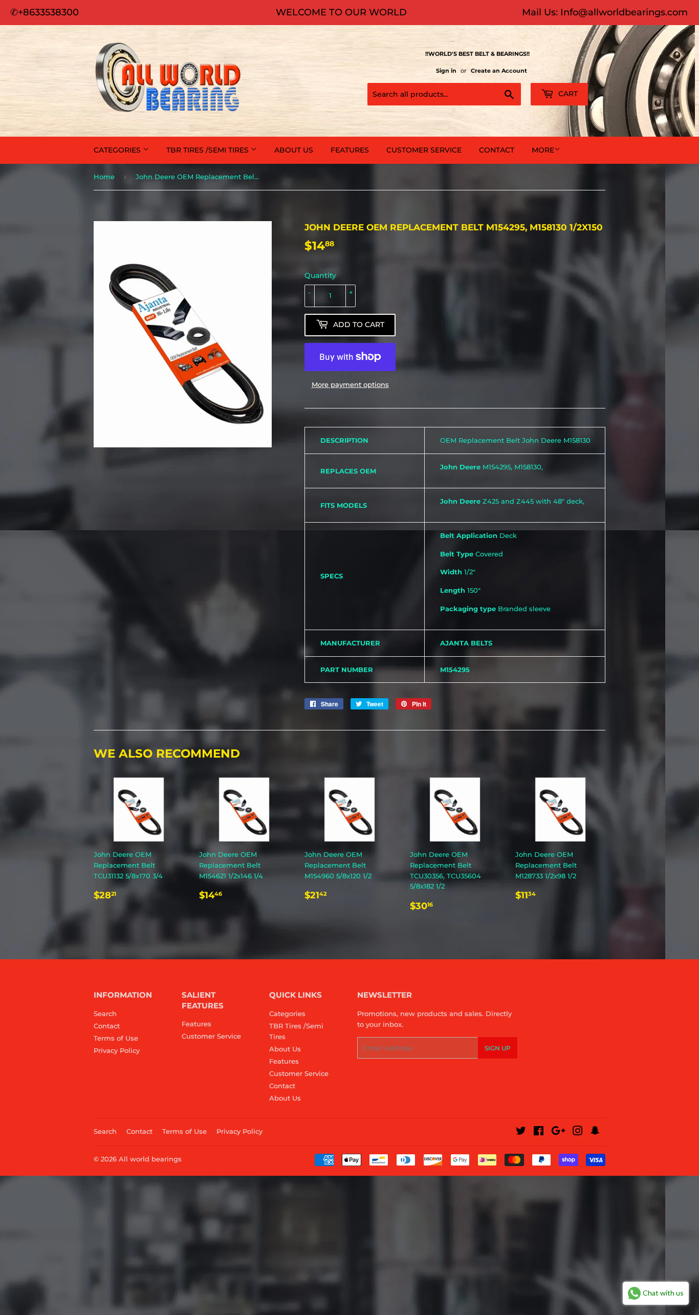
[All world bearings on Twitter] (521, 1132)
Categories (118, 150)
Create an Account (499, 70)
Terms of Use (116, 1038)
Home (104, 177)
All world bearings (150, 1159)
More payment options (350, 384)
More (543, 150)
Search (105, 1013)
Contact (496, 150)
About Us (293, 150)
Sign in (446, 70)
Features (350, 150)
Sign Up (498, 1048)
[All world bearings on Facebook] (538, 1132)
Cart (567, 93)
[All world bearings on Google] (558, 1132)
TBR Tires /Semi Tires (208, 150)
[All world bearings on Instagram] (578, 1132)
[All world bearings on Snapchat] (595, 1132)
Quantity (320, 275)
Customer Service (424, 150)
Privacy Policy (117, 1050)
